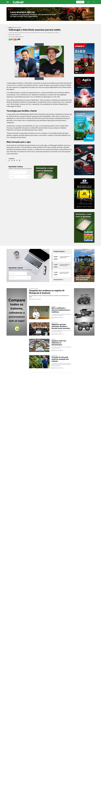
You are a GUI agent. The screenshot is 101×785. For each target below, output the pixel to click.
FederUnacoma (55, 322)
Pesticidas (31, 288)
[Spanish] (14, 39)
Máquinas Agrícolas (17, 27)
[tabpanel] (50, 14)
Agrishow (54, 339)
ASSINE (80, 2)
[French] (17, 39)
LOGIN (87, 2)
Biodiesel (53, 306)
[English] (12, 39)
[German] (19, 39)
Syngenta (36, 288)
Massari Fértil (54, 355)
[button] (8, 2)
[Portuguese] (10, 39)
